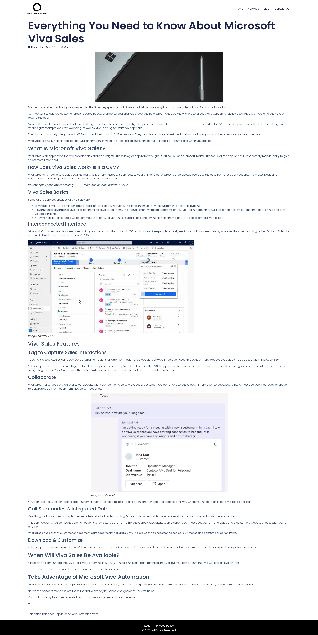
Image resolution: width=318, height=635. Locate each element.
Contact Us (281, 9)
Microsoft (59, 336)
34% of (79, 185)
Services (253, 9)
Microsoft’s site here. (133, 569)
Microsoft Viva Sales (188, 124)
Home (239, 9)
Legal (147, 625)
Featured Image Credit (42, 608)
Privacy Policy (165, 625)
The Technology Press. (113, 614)
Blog (266, 9)
